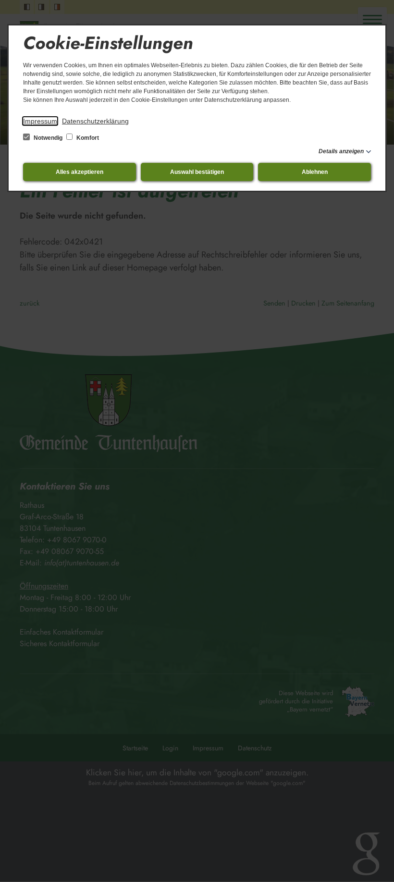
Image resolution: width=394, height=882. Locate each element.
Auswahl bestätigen (197, 172)
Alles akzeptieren (79, 172)
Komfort (87, 138)
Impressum (40, 121)
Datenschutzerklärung (95, 121)
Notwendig (48, 138)
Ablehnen (315, 172)
